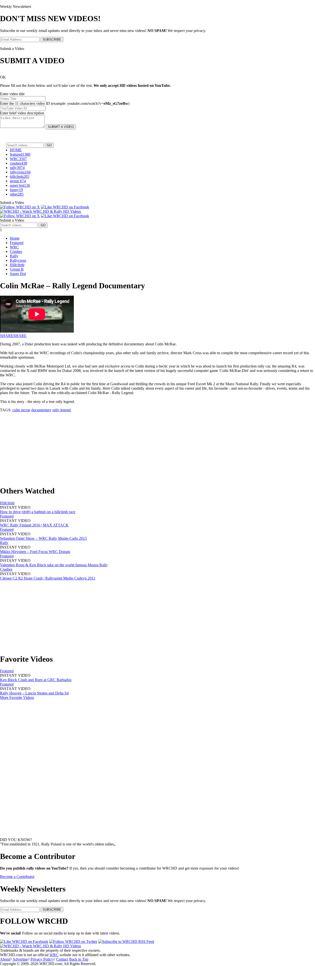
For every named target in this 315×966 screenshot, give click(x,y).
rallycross (20, 172)
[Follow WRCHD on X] (20, 207)
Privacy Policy (42, 959)
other (17, 194)
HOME (16, 150)
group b (18, 181)
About (5, 959)
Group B (17, 269)
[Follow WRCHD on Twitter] (73, 941)
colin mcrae (21, 410)
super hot (20, 185)
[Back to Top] (40, 946)
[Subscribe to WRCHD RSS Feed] (126, 941)
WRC (18, 159)
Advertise (20, 959)
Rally (14, 256)
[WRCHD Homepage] (40, 211)
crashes (18, 163)
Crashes (16, 251)
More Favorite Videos (17, 697)
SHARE (6, 336)
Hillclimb (17, 265)
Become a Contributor (17, 876)
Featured (16, 243)
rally (17, 168)
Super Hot (18, 274)
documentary (41, 410)
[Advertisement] (147, 446)
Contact (62, 959)
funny (16, 190)
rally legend (61, 410)
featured (20, 154)
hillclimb (19, 176)
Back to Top (78, 959)
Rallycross (18, 260)
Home (14, 238)
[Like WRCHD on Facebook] (65, 207)
